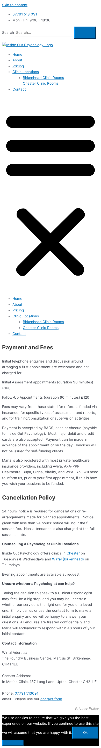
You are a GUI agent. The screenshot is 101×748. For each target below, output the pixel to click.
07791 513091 (26, 693)
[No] (13, 743)
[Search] (85, 33)
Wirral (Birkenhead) (68, 559)
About (17, 60)
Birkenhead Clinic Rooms (43, 78)
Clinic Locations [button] (25, 72)
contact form (51, 699)
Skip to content (14, 5)
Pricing (18, 66)
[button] (50, 194)
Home (17, 54)
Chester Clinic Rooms (41, 83)
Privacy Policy (87, 708)
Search (8, 32)
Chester (73, 553)
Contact (19, 89)
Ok (85, 732)
